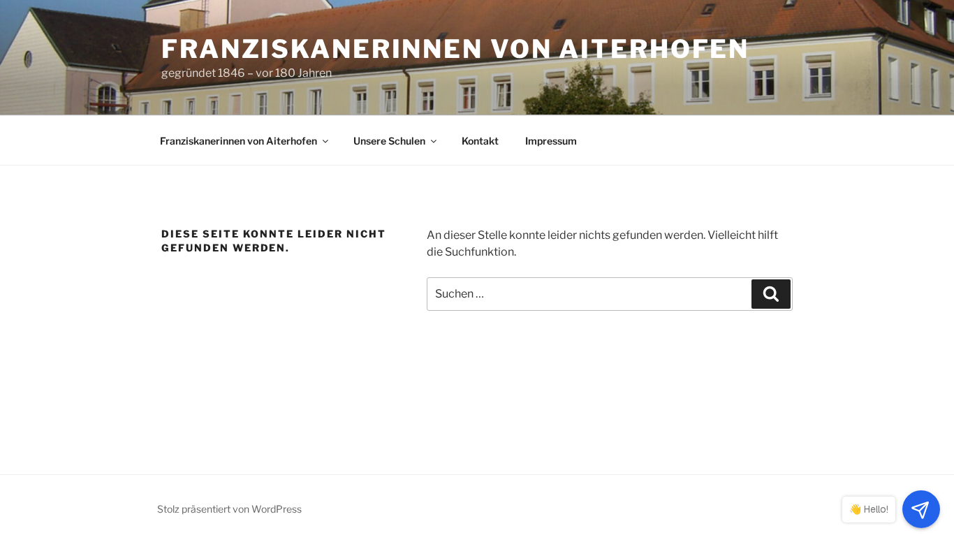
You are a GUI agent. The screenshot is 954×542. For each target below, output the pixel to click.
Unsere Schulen (389, 141)
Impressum (551, 141)
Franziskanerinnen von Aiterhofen (455, 49)
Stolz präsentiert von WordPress (229, 509)
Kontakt (480, 141)
